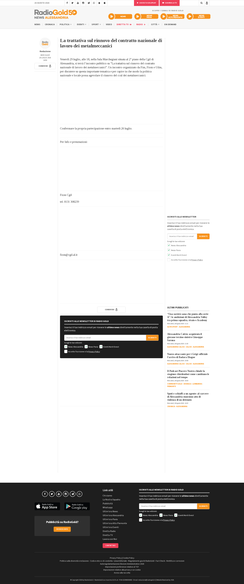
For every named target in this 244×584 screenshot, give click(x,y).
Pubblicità (108, 503)
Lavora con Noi (110, 539)
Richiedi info (62, 529)
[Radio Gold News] (120, 16)
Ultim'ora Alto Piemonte (115, 523)
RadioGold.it (89, 580)
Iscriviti (152, 337)
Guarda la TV (171, 3)
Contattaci (110, 545)
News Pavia (93, 346)
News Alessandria (75, 346)
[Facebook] (67, 3)
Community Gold (174, 384)
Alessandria (184, 327)
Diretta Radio (109, 531)
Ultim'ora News (110, 511)
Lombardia (197, 384)
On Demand (170, 24)
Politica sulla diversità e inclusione (74, 561)
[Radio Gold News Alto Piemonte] (172, 16)
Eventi (81, 24)
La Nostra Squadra (111, 499)
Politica (65, 24)
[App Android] (99, 3)
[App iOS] (104, 3)
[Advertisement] (111, 102)
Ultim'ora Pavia (110, 519)
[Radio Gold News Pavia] (146, 16)
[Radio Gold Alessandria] (55, 13)
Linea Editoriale (120, 561)
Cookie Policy (128, 558)
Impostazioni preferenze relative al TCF (122, 567)
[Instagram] (83, 3)
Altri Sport (172, 327)
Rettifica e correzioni (175, 561)
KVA (172, 580)
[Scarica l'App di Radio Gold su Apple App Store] (47, 506)
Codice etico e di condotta (101, 561)
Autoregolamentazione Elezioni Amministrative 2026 (122, 564)
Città (154, 24)
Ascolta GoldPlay (147, 3)
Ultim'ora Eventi (111, 527)
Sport (95, 24)
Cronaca (50, 24)
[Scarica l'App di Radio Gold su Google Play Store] (77, 506)
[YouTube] (77, 3)
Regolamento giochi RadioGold (141, 561)
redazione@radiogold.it (146, 580)
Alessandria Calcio (176, 347)
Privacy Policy (94, 351)
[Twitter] (72, 3)
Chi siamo (107, 495)
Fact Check (160, 561)
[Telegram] (88, 3)
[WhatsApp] (94, 3)
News (37, 24)
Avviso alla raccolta (122, 572)
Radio (139, 24)
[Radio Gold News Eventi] (198, 16)
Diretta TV (123, 24)
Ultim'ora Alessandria (113, 515)
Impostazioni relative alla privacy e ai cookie (122, 569)
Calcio (189, 347)
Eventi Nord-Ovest (111, 346)
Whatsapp (108, 507)
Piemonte (171, 386)
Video (109, 24)
